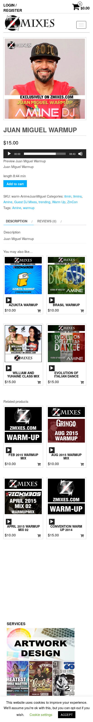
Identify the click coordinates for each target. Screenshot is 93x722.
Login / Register (12, 7)
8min (67, 196)
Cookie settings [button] (41, 714)
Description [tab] (16, 221)
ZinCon (72, 202)
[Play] (9, 153)
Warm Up (58, 202)
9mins (77, 196)
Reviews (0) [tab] (46, 221)
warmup (29, 207)
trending (44, 202)
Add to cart (15, 184)
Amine (7, 202)
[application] (44, 153)
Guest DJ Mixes (25, 202)
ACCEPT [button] (67, 715)
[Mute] (80, 153)
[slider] (45, 154)
